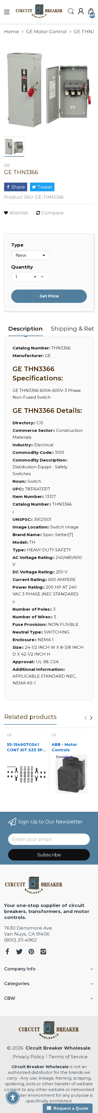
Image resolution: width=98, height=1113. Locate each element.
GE (7, 165)
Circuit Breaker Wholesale (58, 1048)
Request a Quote (69, 1108)
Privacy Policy (27, 1056)
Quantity (22, 267)
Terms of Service (68, 1056)
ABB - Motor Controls (64, 747)
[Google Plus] (43, 952)
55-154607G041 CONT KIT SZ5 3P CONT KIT (24, 747)
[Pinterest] (31, 952)
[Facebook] (7, 952)
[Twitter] (19, 952)
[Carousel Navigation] (88, 718)
